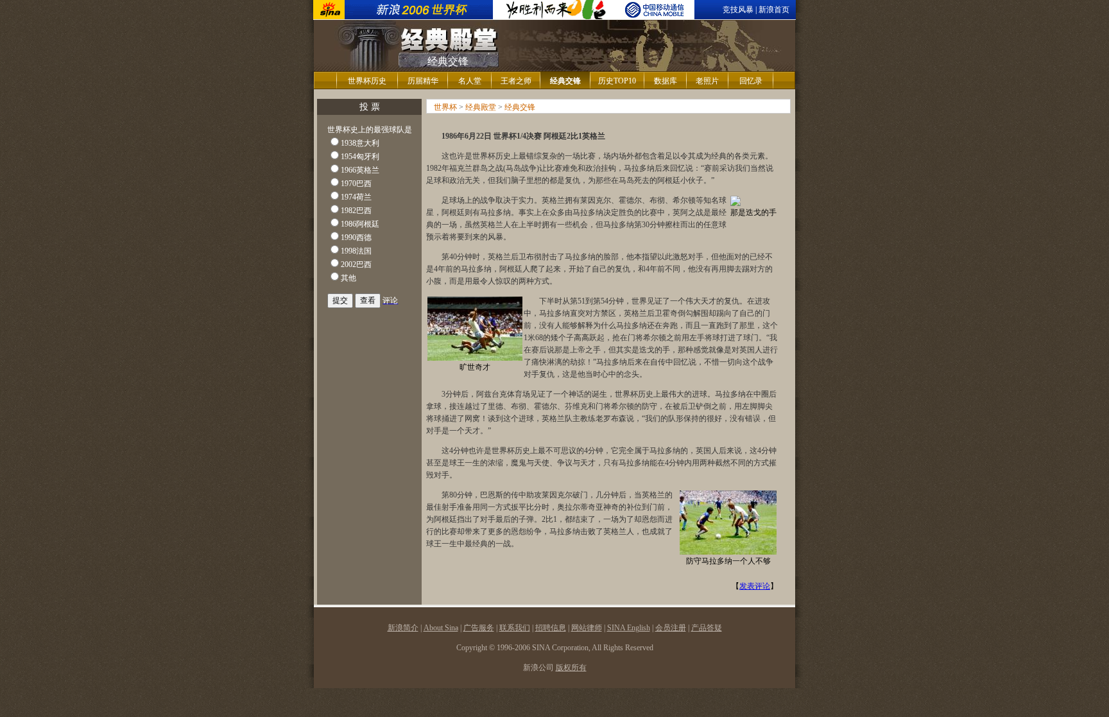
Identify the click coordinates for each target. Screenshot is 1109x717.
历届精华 (423, 80)
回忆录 (750, 80)
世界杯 (445, 107)
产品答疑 (706, 627)
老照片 (707, 80)
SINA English (628, 627)
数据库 (665, 80)
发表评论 (754, 586)
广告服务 (478, 627)
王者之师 (516, 80)
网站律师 (586, 627)
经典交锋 (519, 107)
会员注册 (670, 627)
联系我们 (514, 627)
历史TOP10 (617, 80)
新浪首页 (774, 9)
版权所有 (571, 667)
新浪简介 (403, 627)
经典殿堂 (480, 107)
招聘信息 (550, 627)
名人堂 (469, 80)
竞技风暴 (738, 9)
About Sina (441, 627)
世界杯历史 (367, 80)
